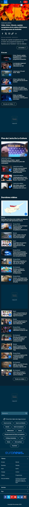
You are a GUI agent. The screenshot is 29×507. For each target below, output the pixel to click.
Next (2, 468)
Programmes (19, 475)
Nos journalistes (5, 478)
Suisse (20, 430)
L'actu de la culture (6, 158)
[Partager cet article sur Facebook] (2, 33)
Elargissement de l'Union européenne (14, 434)
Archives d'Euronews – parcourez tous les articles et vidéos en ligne (21, 480)
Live (25, 2)
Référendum (10, 430)
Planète (17, 465)
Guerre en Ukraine (20, 423)
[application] (14, 12)
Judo (22, 438)
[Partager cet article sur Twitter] (6, 33)
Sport (14, 241)
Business (3, 465)
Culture (17, 472)
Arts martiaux (18, 442)
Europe (3, 462)
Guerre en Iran (7, 423)
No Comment (16, 267)
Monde (3, 217)
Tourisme (14, 445)
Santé (17, 468)
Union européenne (19, 426)
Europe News (16, 224)
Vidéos (3, 475)
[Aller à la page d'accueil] (5, 2)
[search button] (26, 413)
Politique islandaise (11, 438)
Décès (8, 442)
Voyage (3, 472)
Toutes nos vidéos (20, 379)
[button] (9, 104)
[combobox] (14, 413)
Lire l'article (21, 47)
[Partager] (9, 33)
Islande (7, 426)
